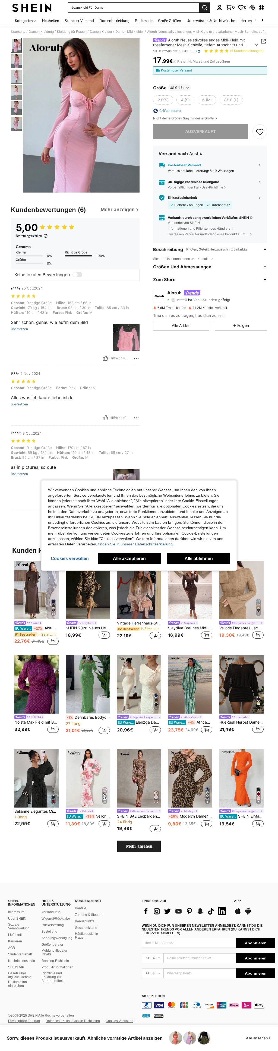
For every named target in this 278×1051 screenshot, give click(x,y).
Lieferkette (16, 935)
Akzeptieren (153, 996)
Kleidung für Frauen (72, 32)
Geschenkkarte (86, 928)
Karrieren (15, 941)
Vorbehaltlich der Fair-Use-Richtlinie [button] (195, 187)
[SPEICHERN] (259, 131)
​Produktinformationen (57, 967)
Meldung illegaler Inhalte (54, 952)
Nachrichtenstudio (21, 961)
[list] (185, 911)
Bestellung (49, 931)
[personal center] (219, 7)
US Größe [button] (177, 88)
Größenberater (52, 944)
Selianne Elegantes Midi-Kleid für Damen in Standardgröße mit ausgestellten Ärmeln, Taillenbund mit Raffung (36, 811)
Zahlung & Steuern (89, 915)
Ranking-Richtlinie (55, 961)
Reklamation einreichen (17, 984)
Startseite (18, 32)
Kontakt (80, 908)
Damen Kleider (101, 32)
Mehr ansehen (139, 846)
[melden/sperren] (136, 358)
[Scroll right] (262, 20)
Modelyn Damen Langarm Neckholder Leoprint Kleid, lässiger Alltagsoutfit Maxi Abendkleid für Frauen (190, 816)
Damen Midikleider (129, 32)
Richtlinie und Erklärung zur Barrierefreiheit (53, 977)
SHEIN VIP (16, 967)
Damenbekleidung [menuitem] (114, 20)
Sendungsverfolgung (57, 938)
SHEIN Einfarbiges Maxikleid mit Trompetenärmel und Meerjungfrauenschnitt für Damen (242, 816)
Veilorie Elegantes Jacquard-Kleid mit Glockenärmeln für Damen (241, 628)
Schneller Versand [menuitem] (79, 20)
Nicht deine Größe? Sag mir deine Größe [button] (183, 118)
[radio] (163, 100)
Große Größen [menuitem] (169, 20)
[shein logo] (32, 7)
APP (237, 901)
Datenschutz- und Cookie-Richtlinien (73, 1021)
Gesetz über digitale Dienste (19, 975)
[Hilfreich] (105, 358)
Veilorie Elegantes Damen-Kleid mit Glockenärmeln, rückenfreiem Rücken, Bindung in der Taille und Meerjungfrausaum (88, 816)
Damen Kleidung (41, 32)
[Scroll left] (256, 20)
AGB (11, 948)
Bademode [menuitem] (144, 20)
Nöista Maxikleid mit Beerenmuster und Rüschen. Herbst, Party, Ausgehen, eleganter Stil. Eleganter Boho (36, 722)
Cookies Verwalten (119, 1021)
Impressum (16, 912)
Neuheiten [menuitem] (50, 20)
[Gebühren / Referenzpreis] (174, 61)
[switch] (77, 274)
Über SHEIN (17, 918)
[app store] (238, 914)
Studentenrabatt (20, 954)
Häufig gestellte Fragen (86, 935)
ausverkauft (200, 131)
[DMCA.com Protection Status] (158, 1016)
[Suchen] (204, 7)
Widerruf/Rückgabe (56, 918)
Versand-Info (51, 912)
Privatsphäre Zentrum (24, 1021)
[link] (230, 7)
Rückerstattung (53, 925)
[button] (252, 7)
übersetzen (19, 329)
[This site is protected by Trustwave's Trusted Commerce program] (146, 1016)
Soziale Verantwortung (19, 926)
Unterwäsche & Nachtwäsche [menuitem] (211, 20)
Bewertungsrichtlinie (29, 236)
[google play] (248, 914)
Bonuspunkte (84, 921)
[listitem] (36, 604)
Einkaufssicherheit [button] (182, 198)
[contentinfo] (208, 1005)
